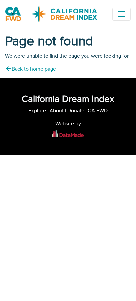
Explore (37, 110)
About (57, 110)
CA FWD (98, 110)
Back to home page (34, 69)
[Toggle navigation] (121, 14)
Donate (75, 110)
